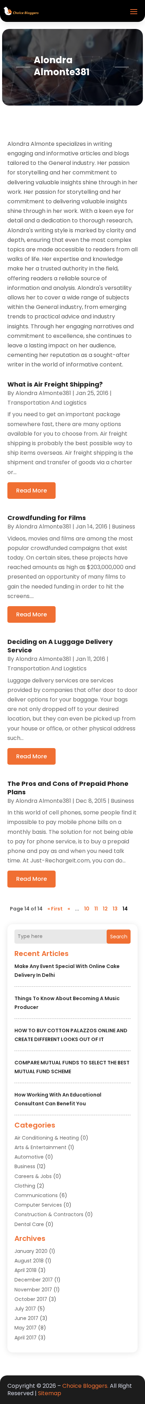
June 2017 (26, 1318)
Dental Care (29, 1224)
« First (55, 908)
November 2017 (33, 1289)
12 (105, 908)
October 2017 (30, 1299)
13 (115, 908)
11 (96, 908)
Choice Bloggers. (85, 1386)
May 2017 (25, 1327)
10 (86, 908)
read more (31, 490)
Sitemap (49, 1393)
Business (24, 1166)
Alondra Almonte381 (43, 393)
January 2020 (31, 1251)
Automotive (29, 1156)
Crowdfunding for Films (46, 517)
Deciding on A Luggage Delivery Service (60, 645)
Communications (36, 1195)
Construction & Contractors (48, 1214)
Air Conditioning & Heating (46, 1137)
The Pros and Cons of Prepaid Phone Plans (67, 787)
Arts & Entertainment (40, 1147)
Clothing (24, 1185)
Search (118, 936)
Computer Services (38, 1204)
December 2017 (33, 1279)
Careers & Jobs (33, 1176)
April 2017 (25, 1337)
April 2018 (25, 1270)
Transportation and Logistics (47, 403)
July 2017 (25, 1308)
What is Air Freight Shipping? (55, 384)
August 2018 (29, 1260)
